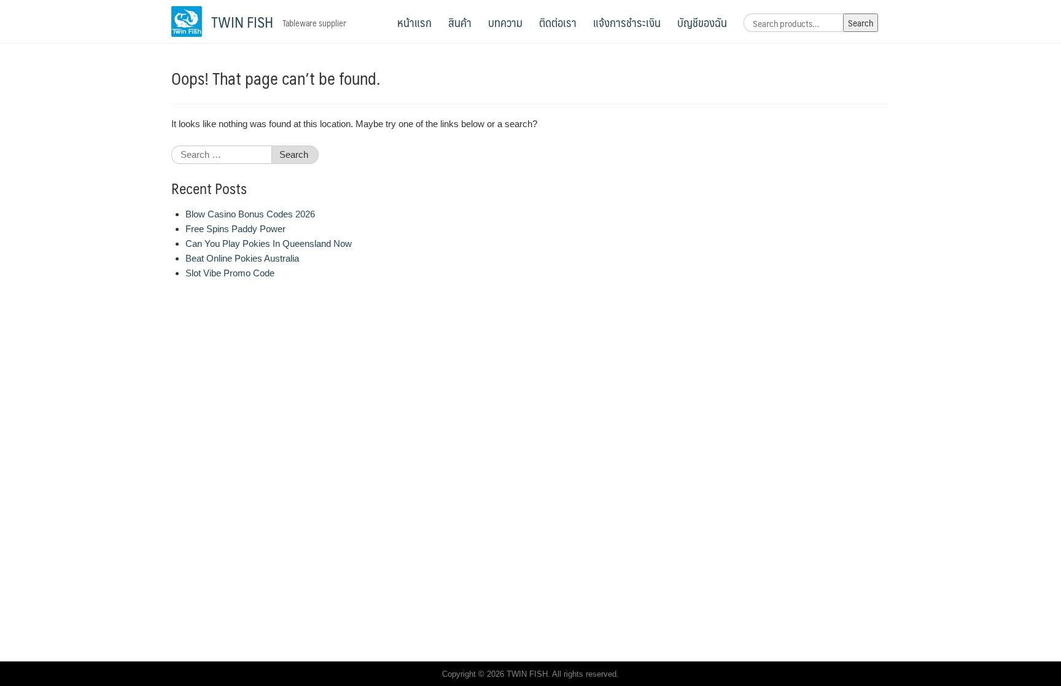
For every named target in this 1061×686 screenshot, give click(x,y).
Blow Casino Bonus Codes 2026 (250, 214)
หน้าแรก (414, 22)
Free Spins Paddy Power (235, 229)
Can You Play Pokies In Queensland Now (268, 243)
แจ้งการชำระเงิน (627, 22)
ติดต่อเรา (558, 22)
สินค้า (460, 22)
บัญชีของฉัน (702, 22)
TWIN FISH (242, 21)
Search (860, 22)
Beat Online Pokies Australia (242, 258)
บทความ (505, 22)
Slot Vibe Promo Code (229, 273)
